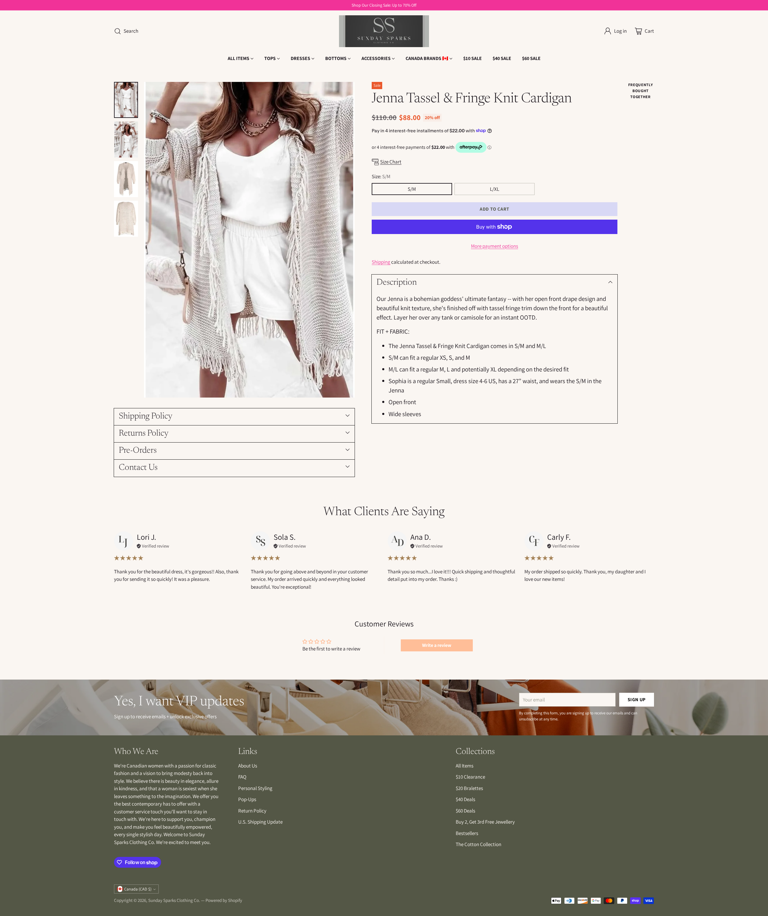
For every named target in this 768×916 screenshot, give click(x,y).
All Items (464, 765)
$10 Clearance (470, 776)
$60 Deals (465, 810)
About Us (247, 765)
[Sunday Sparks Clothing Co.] (384, 31)
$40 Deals (465, 799)
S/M (412, 188)
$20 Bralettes (469, 788)
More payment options (494, 246)
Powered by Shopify (224, 900)
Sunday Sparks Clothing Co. (174, 900)
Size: (381, 176)
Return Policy (252, 810)
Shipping (381, 262)
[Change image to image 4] (126, 219)
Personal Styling (255, 788)
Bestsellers (467, 833)
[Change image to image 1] (126, 100)
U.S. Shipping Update (260, 821)
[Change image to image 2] (126, 140)
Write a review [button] (436, 645)
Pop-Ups (247, 799)
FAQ (242, 776)
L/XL (494, 188)
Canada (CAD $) (138, 889)
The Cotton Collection (478, 844)
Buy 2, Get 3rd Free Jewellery (485, 821)
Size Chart (390, 161)
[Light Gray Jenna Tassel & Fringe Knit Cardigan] (249, 240)
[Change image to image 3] (126, 179)
